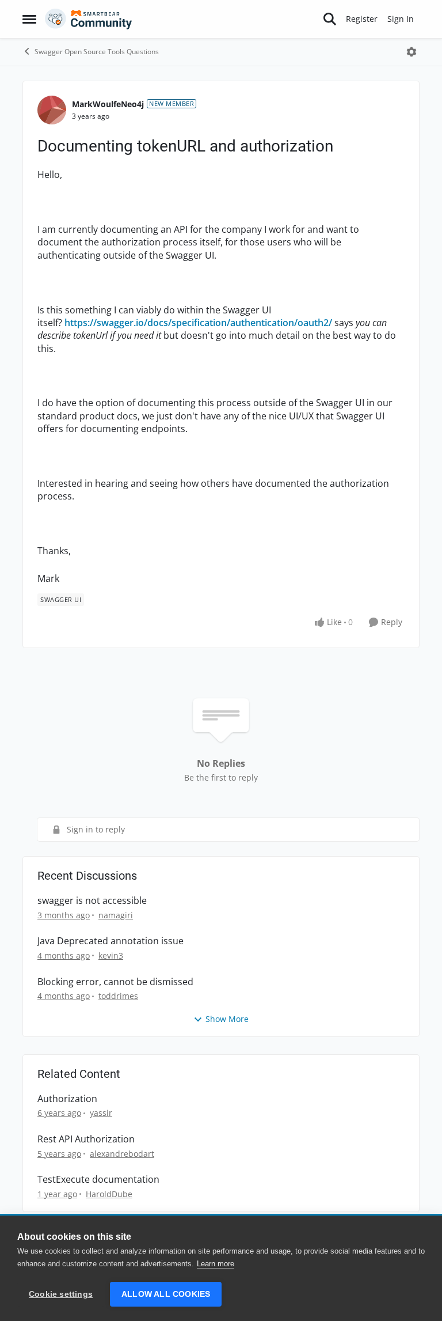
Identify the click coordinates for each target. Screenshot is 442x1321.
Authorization (67, 1099)
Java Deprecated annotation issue (110, 941)
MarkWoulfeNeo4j (108, 104)
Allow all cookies (165, 1294)
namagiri (115, 915)
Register (362, 18)
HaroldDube (109, 1193)
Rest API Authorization (86, 1139)
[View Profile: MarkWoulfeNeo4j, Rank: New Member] (51, 110)
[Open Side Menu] (29, 19)
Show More (227, 1018)
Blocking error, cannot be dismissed (115, 982)
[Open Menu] (411, 52)
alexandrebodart (122, 1153)
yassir (101, 1112)
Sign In (400, 18)
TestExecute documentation (98, 1180)
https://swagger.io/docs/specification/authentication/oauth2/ (198, 322)
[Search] (330, 19)
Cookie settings (61, 1294)
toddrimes (118, 995)
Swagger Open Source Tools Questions (97, 51)
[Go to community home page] (88, 19)
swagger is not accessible (92, 901)
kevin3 (110, 955)
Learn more (215, 1263)
